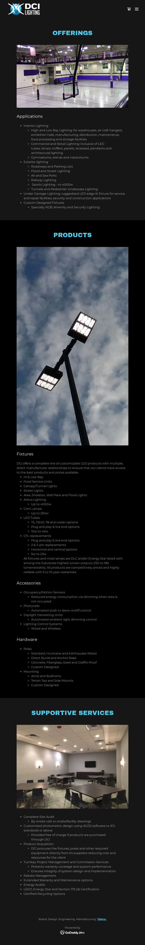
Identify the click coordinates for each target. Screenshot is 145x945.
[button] (136, 9)
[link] (24, 9)
